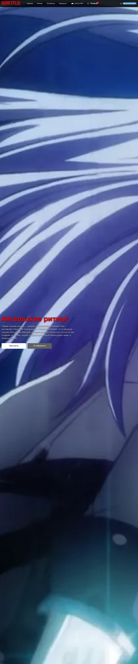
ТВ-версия (94, 3)
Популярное (51, 3)
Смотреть (13, 346)
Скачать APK (78, 3)
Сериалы (30, 3)
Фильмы (40, 3)
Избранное (63, 3)
